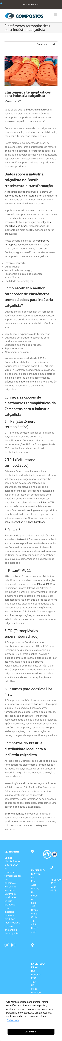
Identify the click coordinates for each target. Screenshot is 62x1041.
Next (52, 44)
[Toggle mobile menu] (55, 14)
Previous (42, 44)
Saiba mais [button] (13, 1020)
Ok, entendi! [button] (31, 1031)
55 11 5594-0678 (53, 887)
